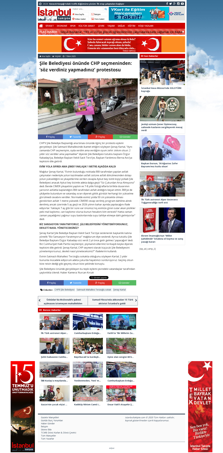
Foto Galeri (99, 19)
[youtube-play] (182, 3)
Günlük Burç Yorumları (52, 420)
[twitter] (170, 3)
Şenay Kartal (119, 289)
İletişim (97, 14)
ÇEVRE (101, 25)
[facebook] (167, 3)
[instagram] (178, 3)
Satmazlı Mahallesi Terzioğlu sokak (94, 289)
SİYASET (50, 25)
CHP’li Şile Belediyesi (64, 289)
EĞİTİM (131, 25)
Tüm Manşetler (48, 435)
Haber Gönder (48, 423)
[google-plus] (174, 3)
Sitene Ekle (46, 429)
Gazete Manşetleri (50, 417)
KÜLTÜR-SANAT (87, 25)
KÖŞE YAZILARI (145, 25)
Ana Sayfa (79, 14)
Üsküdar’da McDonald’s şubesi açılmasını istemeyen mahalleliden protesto (63, 303)
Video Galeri (80, 19)
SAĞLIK (121, 25)
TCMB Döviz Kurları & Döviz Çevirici (58, 432)
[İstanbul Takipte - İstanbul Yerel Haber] (54, 13)
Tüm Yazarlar (47, 438)
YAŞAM (111, 25)
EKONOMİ (62, 25)
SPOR (73, 25)
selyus (111, 448)
